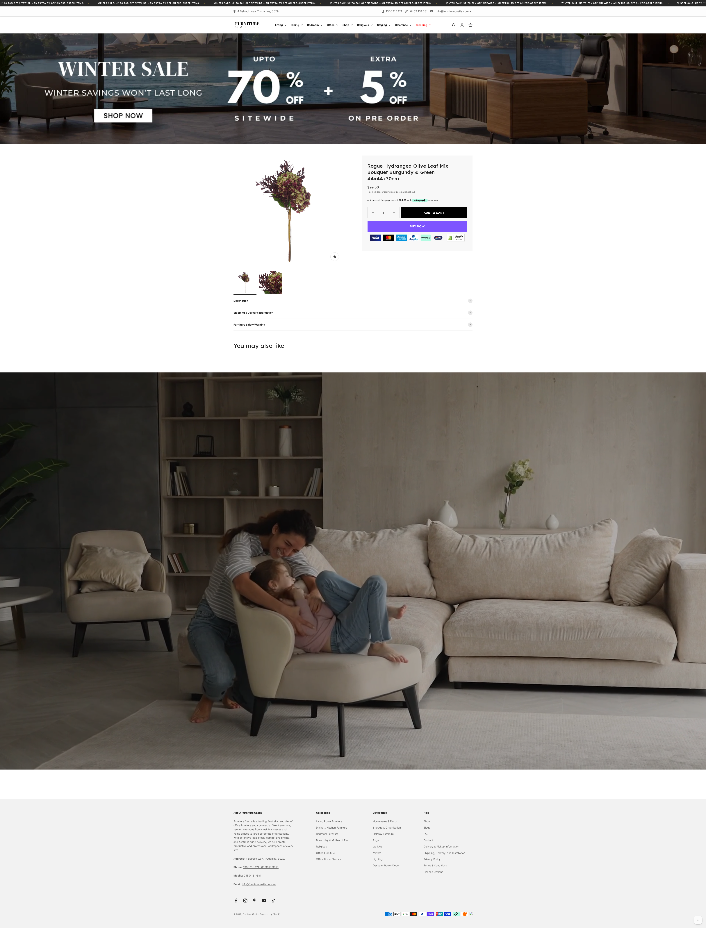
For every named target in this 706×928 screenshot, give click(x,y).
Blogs (427, 827)
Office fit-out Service (328, 859)
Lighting (378, 859)
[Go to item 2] (270, 283)
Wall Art (377, 846)
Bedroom (313, 24)
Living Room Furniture (329, 821)
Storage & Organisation (387, 827)
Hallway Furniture (383, 833)
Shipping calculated (391, 191)
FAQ (426, 833)
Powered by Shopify (270, 914)
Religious (363, 24)
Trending (421, 24)
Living (279, 24)
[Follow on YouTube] (264, 900)
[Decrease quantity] (373, 212)
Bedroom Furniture (327, 833)
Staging (382, 24)
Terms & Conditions (435, 865)
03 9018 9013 (270, 867)
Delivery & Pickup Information (441, 846)
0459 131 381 (419, 11)
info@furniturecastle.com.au (454, 11)
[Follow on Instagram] (245, 900)
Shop (346, 24)
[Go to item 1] (244, 283)
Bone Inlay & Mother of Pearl (333, 840)
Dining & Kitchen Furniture (331, 827)
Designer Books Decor (386, 865)
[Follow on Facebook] (235, 900)
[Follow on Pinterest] (254, 900)
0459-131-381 (252, 875)
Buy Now (417, 226)
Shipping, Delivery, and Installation (444, 852)
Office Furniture (325, 852)
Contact (428, 840)
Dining (295, 24)
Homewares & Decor (385, 821)
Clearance (401, 24)
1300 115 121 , (252, 867)
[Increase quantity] (394, 212)
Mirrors (377, 852)
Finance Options (433, 871)
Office (330, 24)
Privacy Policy (432, 859)
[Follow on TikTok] (273, 900)
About (427, 821)
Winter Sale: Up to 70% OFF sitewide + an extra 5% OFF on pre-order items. (52, 3)
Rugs (376, 840)
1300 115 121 (394, 11)
